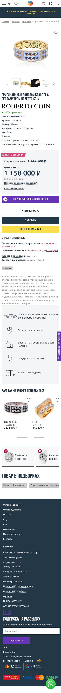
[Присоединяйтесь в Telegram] (11, 647)
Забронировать (30, 211)
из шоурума (52, 250)
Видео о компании (30, 229)
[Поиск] (57, 3)
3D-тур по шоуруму (30, 380)
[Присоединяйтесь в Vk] (5, 647)
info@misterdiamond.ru (15, 571)
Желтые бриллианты (14, 485)
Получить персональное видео (30, 199)
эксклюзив (7, 268)
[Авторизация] (50, 3)
